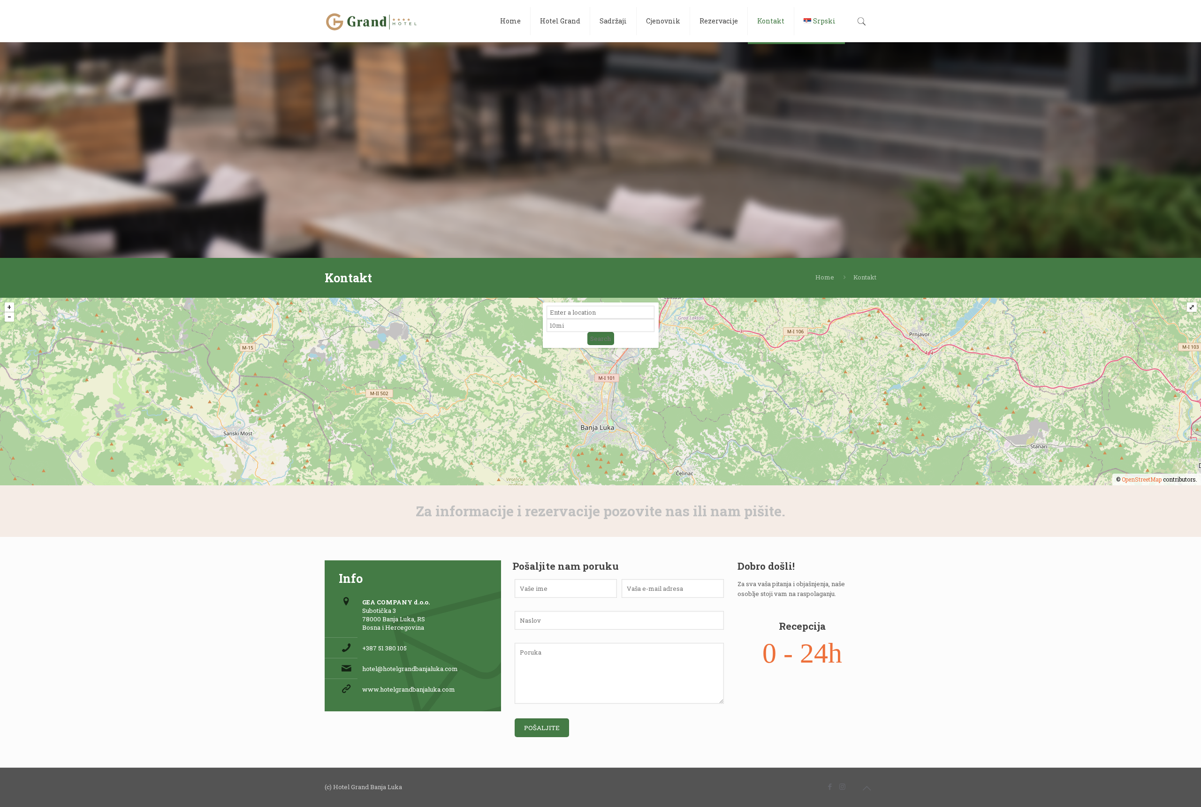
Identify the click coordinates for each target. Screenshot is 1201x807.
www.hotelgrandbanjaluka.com (408, 689)
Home (824, 277)
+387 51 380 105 (384, 648)
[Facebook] (830, 786)
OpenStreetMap (1142, 479)
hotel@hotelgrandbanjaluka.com (410, 668)
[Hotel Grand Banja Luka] (371, 21)
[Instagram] (842, 786)
